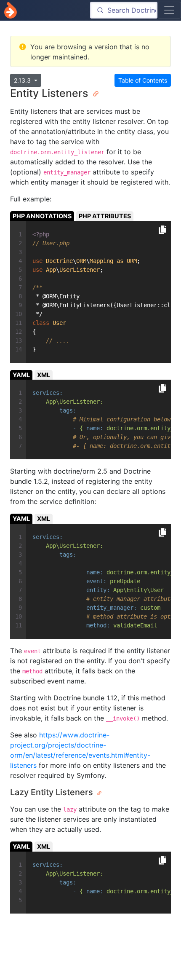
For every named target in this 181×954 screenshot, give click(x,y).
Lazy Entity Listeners (52, 792)
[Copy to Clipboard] (162, 230)
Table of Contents (142, 80)
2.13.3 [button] (23, 80)
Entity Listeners (50, 93)
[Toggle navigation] (169, 10)
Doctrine (10, 10)
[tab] (42, 216)
